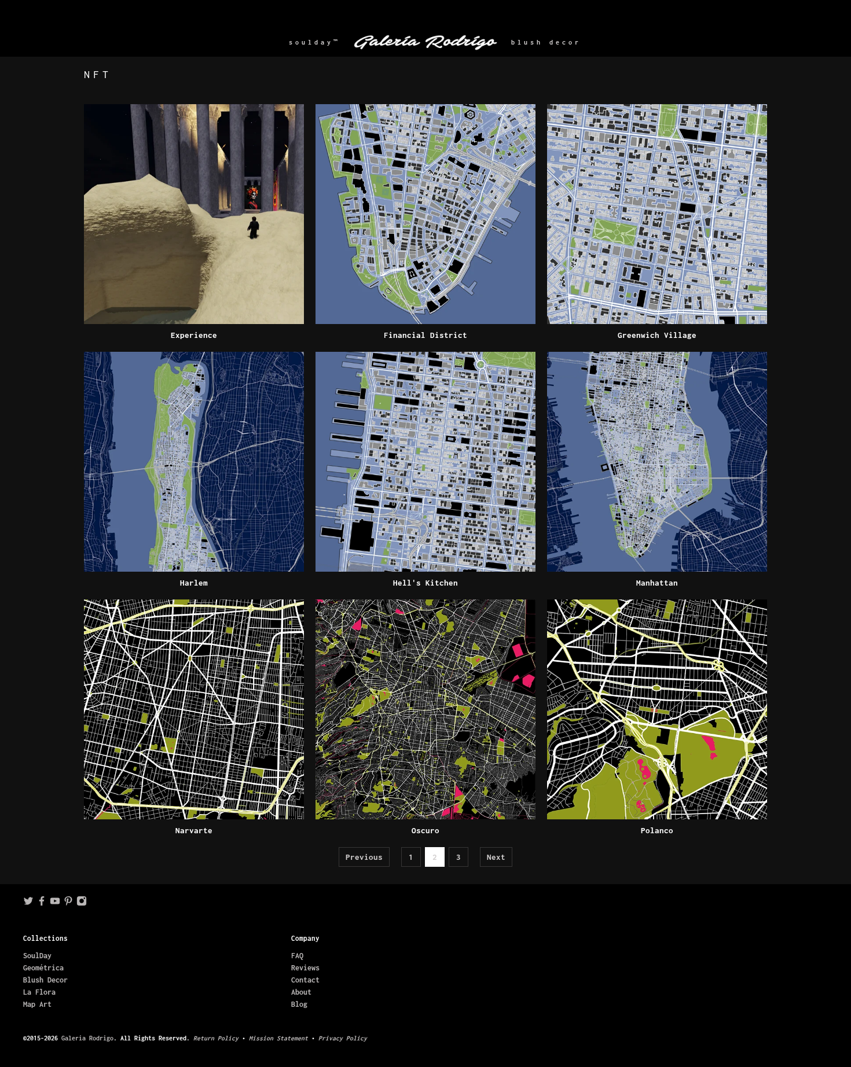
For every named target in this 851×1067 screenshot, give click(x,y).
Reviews (305, 967)
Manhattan (657, 582)
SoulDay (37, 955)
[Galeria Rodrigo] (425, 42)
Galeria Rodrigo (87, 1038)
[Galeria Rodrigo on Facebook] (41, 903)
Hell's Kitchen (425, 582)
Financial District (425, 335)
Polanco (657, 830)
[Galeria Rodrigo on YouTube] (55, 903)
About (301, 992)
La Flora (39, 992)
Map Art (37, 1004)
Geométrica (43, 967)
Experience (194, 335)
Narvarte (193, 830)
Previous (364, 857)
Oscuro (425, 830)
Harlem (194, 582)
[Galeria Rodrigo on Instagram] (81, 903)
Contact (305, 980)
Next (496, 857)
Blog (299, 1004)
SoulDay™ (314, 42)
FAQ (297, 955)
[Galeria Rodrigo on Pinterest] (68, 903)
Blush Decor (546, 42)
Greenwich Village (657, 335)
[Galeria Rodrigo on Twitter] (28, 903)
